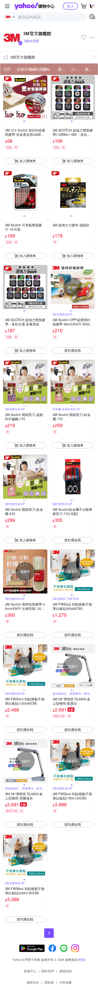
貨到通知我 (72, 350)
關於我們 (48, 971)
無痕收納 (90, 69)
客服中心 (30, 971)
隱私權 (49, 982)
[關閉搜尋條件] (13, 17)
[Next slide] (44, 97)
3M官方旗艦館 (22, 57)
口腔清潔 (76, 69)
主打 (7, 69)
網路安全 (33, 982)
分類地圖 (65, 982)
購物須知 (65, 971)
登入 (70, 6)
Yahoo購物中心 (34, 6)
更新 (81, 959)
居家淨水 (63, 69)
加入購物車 (27, 160)
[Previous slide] (6, 97)
